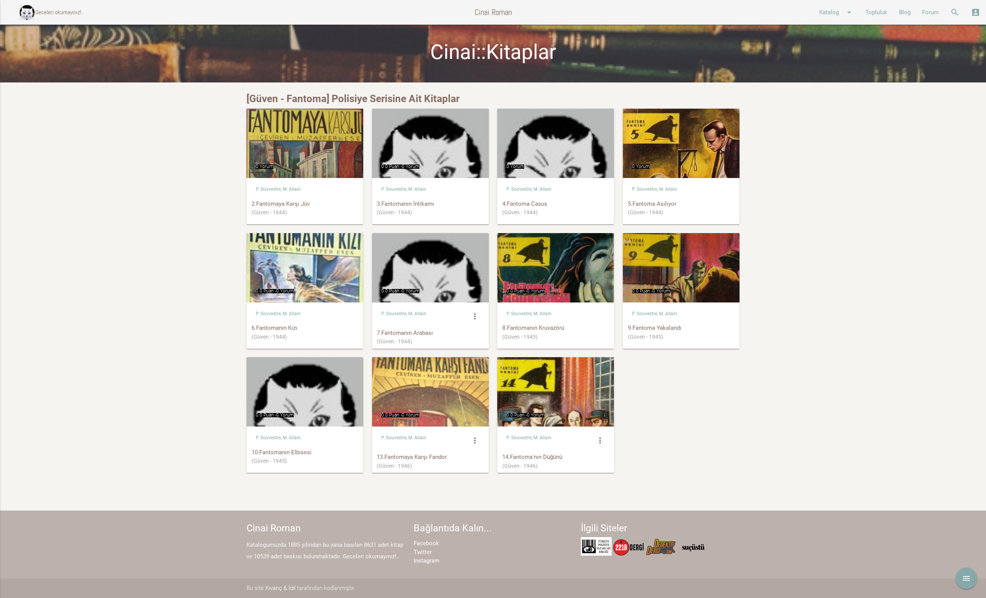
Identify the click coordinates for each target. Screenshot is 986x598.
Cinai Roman (493, 12)
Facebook (426, 543)
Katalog (836, 12)
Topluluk (876, 12)
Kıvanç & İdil (280, 588)
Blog (905, 12)
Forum (930, 12)
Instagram (426, 560)
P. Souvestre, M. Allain (278, 189)
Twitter (423, 552)
